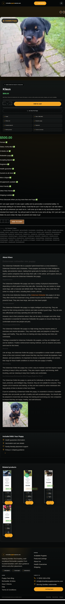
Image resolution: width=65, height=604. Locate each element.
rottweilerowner (48, 238)
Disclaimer (61, 597)
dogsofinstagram (7, 230)
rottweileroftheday (40, 238)
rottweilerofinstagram (30, 238)
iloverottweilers (32, 230)
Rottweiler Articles (8, 581)
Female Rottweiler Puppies (7, 479)
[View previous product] (61, 12)
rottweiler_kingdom (23, 232)
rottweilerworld (11, 242)
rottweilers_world (40, 240)
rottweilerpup (56, 238)
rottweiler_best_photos (57, 230)
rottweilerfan (56, 234)
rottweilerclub (11, 234)
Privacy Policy (48, 597)
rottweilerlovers (45, 236)
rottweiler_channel (4, 232)
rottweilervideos (4, 242)
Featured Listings (40, 558)
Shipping (37, 567)
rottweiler (49, 230)
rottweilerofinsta (20, 238)
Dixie (7, 485)
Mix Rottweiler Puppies (11, 228)
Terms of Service (55, 597)
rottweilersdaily (48, 240)
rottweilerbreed (3, 234)
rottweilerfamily (49, 234)
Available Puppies (40, 556)
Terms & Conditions (9, 590)
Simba (28, 485)
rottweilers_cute (18, 240)
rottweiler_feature (13, 232)
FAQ (3, 587)
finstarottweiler (15, 230)
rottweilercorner (18, 234)
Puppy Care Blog (8, 578)
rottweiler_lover (32, 232)
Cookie (48, 482)
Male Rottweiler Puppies (27, 479)
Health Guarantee (40, 564)
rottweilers (11, 240)
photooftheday (39, 230)
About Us (37, 561)
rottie (45, 230)
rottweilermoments (53, 236)
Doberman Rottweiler (38, 295)
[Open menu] (61, 3)
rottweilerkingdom (22, 236)
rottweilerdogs (41, 234)
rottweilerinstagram (13, 236)
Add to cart (38, 104)
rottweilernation (3, 238)
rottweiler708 (48, 232)
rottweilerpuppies (4, 240)
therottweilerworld (20, 242)
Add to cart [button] (8, 503)
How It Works (7, 584)
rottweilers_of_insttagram (29, 240)
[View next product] (64, 12)
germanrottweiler (24, 230)
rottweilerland (31, 236)
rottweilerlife (38, 236)
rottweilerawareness (56, 232)
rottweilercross (26, 234)
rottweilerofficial (12, 238)
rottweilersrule (56, 240)
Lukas (7, 517)
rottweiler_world (40, 232)
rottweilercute (34, 234)
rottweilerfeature (4, 236)
